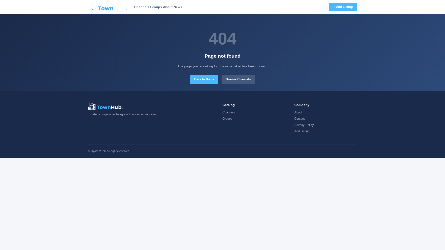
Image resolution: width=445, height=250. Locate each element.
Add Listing (301, 131)
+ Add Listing (343, 7)
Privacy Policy (304, 125)
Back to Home (204, 79)
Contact (299, 118)
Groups (156, 7)
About (168, 7)
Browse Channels (238, 79)
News (178, 7)
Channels (141, 7)
